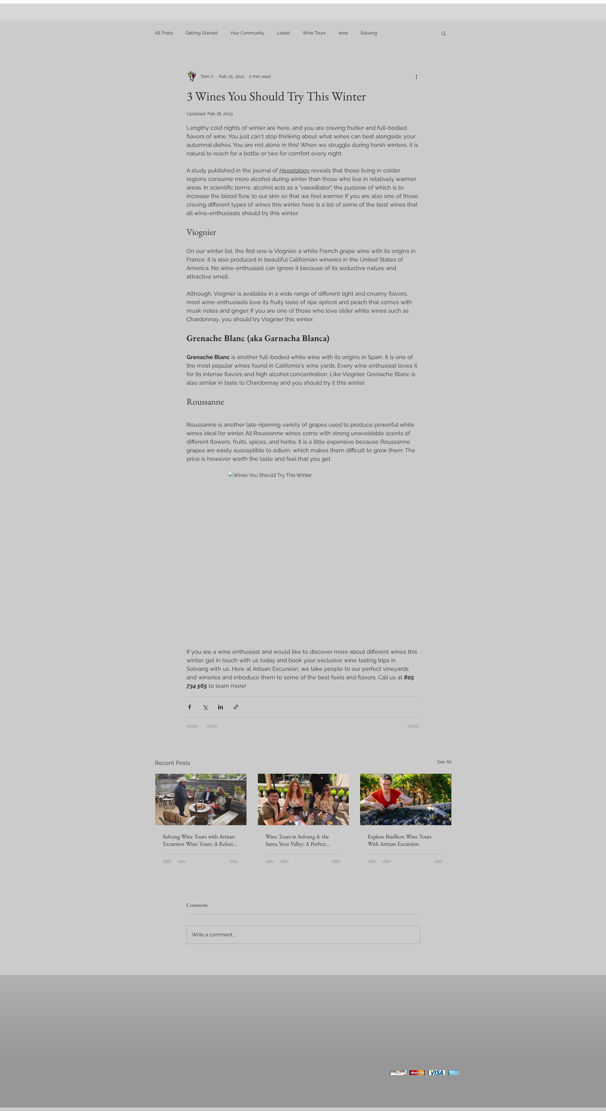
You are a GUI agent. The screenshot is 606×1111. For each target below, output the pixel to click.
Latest (283, 32)
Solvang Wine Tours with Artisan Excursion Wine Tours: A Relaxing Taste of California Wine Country (200, 840)
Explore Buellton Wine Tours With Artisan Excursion (399, 840)
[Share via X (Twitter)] (205, 707)
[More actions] (416, 76)
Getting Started (201, 32)
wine (343, 32)
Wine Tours (314, 32)
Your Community (247, 32)
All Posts (164, 32)
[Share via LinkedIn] (220, 707)
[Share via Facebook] (190, 707)
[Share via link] (236, 707)
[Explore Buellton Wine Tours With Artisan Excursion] (405, 799)
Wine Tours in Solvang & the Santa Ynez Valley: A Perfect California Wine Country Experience (297, 840)
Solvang (368, 32)
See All (444, 761)
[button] (444, 33)
